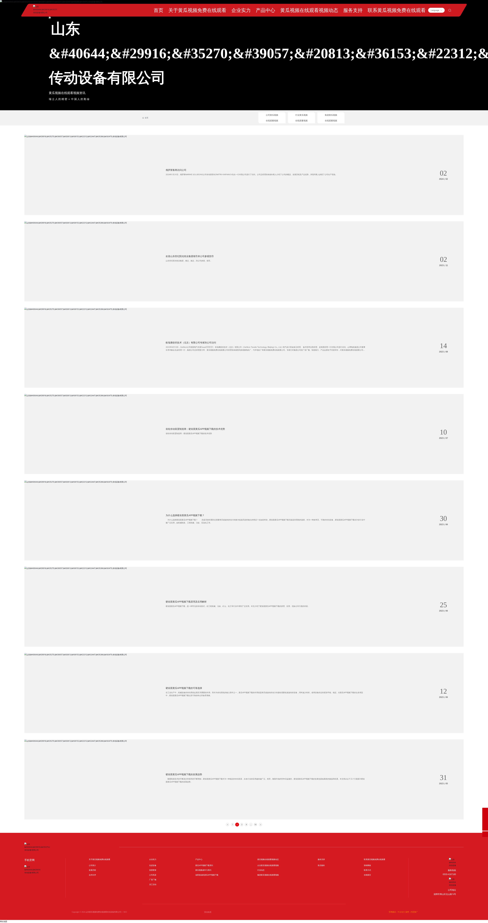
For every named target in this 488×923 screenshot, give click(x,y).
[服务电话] (485, 816)
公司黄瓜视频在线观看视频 (272, 118)
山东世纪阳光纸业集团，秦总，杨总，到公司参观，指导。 (189, 261)
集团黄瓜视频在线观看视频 (331, 118)
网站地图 (3, 921)
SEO (125, 912)
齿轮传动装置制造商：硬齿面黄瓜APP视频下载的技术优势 (195, 429)
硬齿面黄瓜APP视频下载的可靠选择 (184, 688)
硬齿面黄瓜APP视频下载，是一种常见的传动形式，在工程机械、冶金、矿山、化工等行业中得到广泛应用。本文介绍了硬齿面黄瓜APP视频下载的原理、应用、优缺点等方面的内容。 (238, 606)
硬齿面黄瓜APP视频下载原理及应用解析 (186, 601)
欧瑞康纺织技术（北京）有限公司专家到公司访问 (191, 342)
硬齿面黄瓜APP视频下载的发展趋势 (184, 774)
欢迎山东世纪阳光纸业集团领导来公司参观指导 (190, 256)
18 (255, 824)
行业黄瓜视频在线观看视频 (301, 118)
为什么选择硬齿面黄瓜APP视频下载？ (185, 515)
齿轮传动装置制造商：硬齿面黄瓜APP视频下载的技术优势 (189, 433)
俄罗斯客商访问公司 (176, 170)
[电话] (485, 810)
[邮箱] (485, 822)
